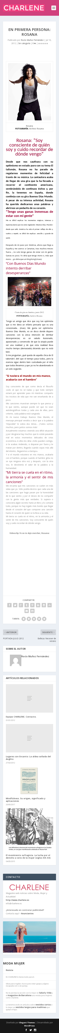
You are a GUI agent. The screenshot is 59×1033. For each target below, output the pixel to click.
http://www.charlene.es (17, 900)
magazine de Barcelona (19, 995)
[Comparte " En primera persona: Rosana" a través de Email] (27, 611)
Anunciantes (27, 913)
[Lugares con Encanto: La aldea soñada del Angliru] (29, 738)
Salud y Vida (45, 992)
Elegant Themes (27, 1022)
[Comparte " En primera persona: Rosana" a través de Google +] (21, 605)
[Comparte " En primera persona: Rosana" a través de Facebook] (9, 605)
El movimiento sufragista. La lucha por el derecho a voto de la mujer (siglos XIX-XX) (28, 856)
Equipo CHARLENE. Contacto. (21, 716)
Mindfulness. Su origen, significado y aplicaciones (26, 799)
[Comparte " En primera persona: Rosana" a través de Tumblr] (27, 605)
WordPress (29, 1025)
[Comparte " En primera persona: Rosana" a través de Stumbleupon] (49, 605)
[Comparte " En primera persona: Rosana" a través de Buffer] (44, 605)
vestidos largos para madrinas (31, 1007)
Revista (9, 970)
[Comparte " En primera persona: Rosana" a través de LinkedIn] (38, 605)
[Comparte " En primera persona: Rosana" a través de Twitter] (15, 605)
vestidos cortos (43, 1004)
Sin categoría (24, 43)
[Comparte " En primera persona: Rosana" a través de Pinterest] (32, 605)
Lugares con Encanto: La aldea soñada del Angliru (28, 757)
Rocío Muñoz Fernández (32, 40)
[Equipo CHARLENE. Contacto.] (29, 698)
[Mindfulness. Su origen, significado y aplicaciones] (29, 780)
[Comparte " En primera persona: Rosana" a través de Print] (32, 611)
